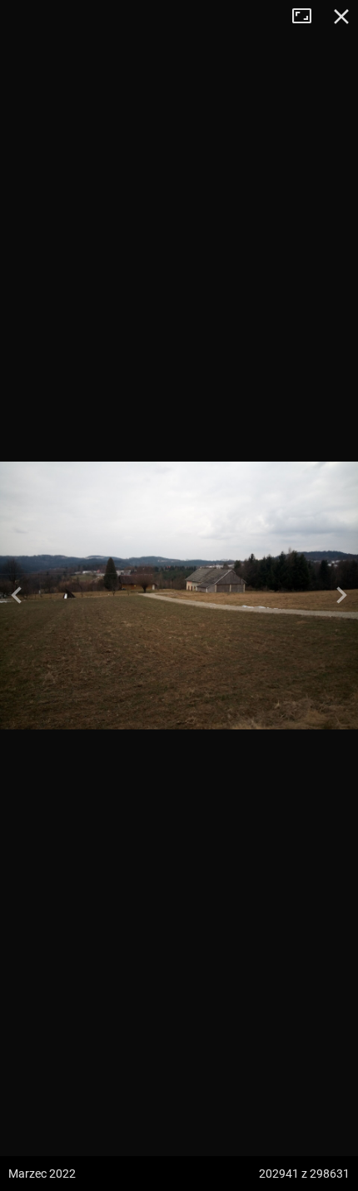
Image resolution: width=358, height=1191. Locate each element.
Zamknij (341, 16)
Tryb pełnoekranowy (308, 16)
